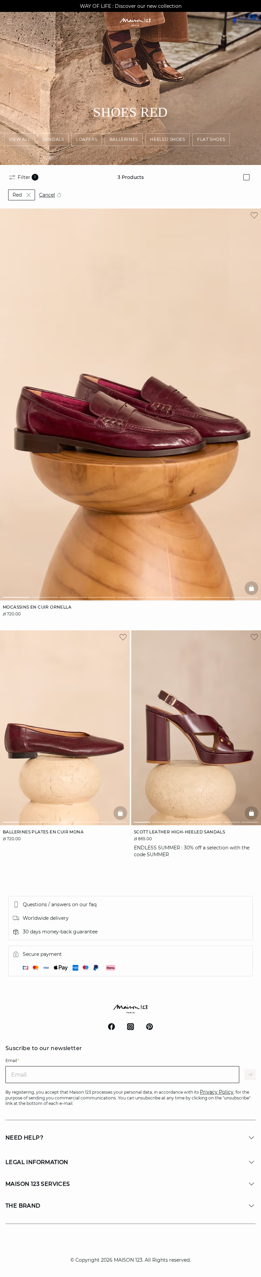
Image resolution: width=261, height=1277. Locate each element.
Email (12, 1060)
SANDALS (53, 139)
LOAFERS (86, 139)
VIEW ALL (20, 139)
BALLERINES (123, 139)
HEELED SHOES (167, 139)
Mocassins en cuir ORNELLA (37, 607)
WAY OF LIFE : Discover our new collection (130, 6)
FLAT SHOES (211, 139)
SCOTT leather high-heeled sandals (179, 831)
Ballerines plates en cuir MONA (43, 831)
